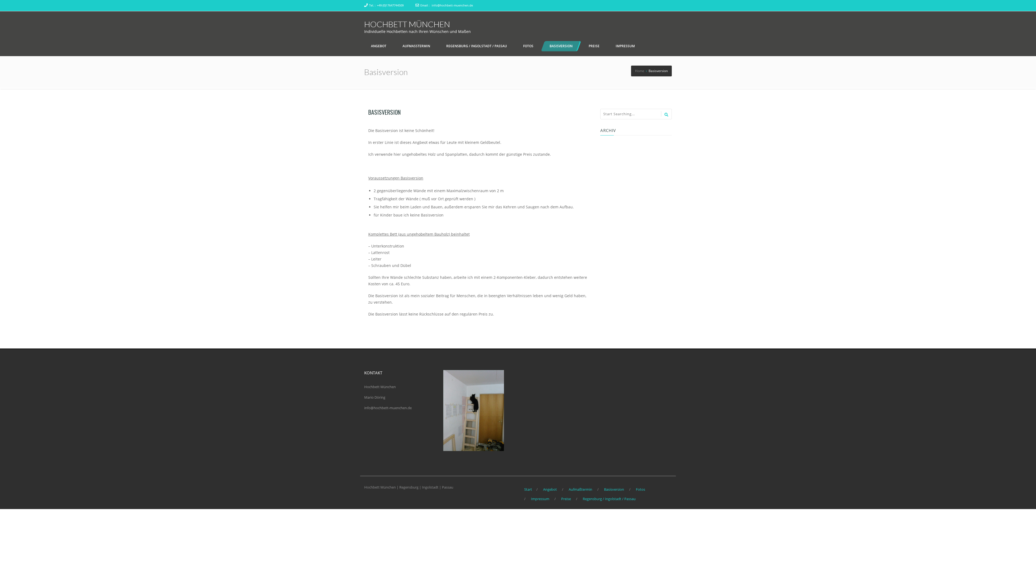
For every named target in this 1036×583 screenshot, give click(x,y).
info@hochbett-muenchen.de (452, 5)
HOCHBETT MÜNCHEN (407, 24)
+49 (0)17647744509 (390, 5)
